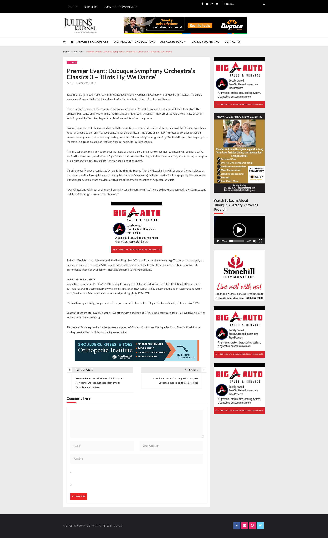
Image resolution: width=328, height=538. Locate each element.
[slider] (236, 241)
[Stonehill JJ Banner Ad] (239, 275)
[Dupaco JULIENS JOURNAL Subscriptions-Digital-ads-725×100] (185, 25)
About (72, 6)
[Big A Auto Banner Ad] (136, 227)
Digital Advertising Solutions (134, 41)
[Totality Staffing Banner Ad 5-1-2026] (239, 153)
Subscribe (90, 6)
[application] (239, 230)
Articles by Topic (171, 41)
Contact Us (233, 41)
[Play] (218, 241)
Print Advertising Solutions (89, 41)
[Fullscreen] (260, 241)
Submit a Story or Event (121, 6)
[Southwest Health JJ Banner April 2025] (137, 350)
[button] (239, 230)
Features (71, 63)
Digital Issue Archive (205, 41)
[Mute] (255, 241)
